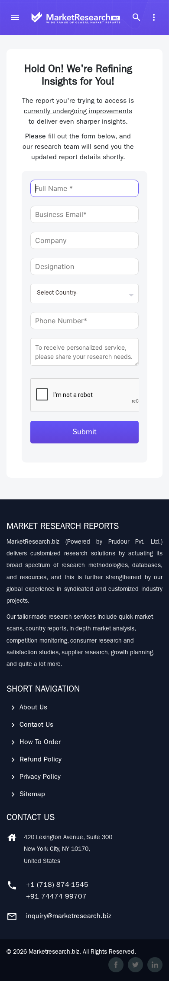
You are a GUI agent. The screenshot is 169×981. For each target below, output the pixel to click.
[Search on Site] (136, 17)
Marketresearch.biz (54, 952)
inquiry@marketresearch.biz (68, 916)
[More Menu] (153, 17)
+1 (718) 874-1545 (57, 885)
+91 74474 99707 (56, 897)
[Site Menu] (15, 17)
